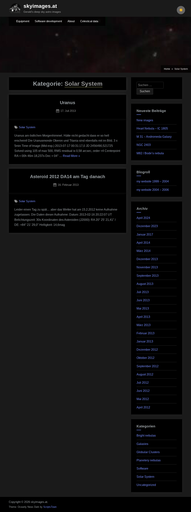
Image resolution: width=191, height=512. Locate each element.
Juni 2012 (143, 390)
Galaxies (142, 443)
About (71, 21)
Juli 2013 (143, 292)
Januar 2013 (145, 341)
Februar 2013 (145, 333)
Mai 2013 (143, 308)
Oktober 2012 (145, 357)
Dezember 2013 (147, 259)
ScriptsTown (50, 506)
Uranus (67, 102)
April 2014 (143, 242)
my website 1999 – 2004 (153, 181)
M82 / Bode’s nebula (150, 153)
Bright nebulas (146, 435)
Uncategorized (146, 484)
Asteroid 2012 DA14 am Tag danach (67, 176)
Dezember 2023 (147, 226)
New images (145, 120)
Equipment (22, 21)
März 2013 (144, 325)
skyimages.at (40, 6)
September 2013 (148, 275)
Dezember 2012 (147, 349)
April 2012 (143, 407)
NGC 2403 (144, 144)
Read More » (71, 155)
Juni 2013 (143, 300)
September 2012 (148, 366)
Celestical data (89, 21)
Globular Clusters (148, 452)
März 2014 (144, 250)
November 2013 (147, 267)
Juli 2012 (143, 382)
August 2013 (145, 283)
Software (142, 468)
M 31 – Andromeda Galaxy (154, 136)
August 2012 (145, 374)
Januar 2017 (145, 234)
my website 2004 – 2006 (153, 189)
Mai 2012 (143, 399)
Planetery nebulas (149, 460)
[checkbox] (181, 10)
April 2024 (143, 217)
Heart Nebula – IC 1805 (152, 128)
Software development (48, 21)
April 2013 (143, 316)
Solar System (27, 127)
